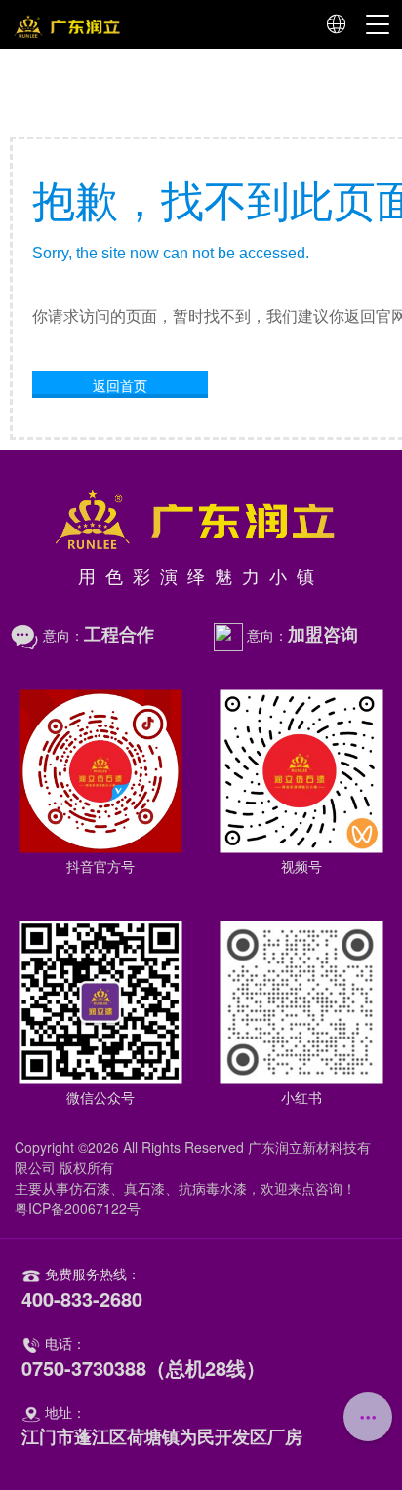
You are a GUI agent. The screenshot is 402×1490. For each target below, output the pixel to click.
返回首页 (120, 385)
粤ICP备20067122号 (78, 1208)
